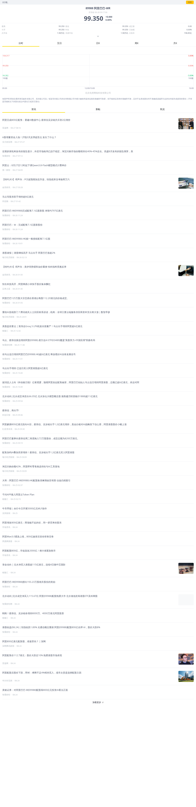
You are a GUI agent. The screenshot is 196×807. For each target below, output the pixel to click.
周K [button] (136, 43)
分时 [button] (21, 43)
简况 (162, 109)
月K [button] (175, 43)
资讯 (33, 109)
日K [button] (98, 43)
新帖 (98, 109)
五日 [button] (59, 43)
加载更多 (96, 702)
